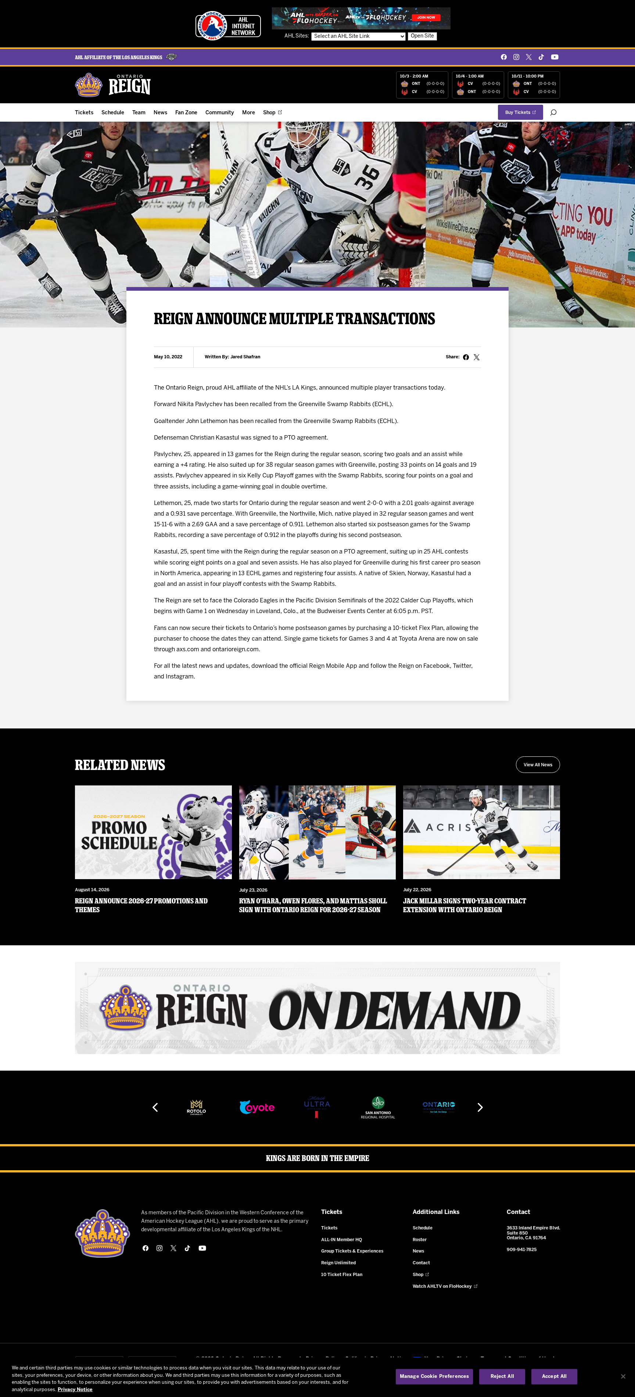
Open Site (422, 36)
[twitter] (528, 57)
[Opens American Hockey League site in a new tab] (228, 25)
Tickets (84, 113)
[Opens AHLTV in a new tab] (361, 18)
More (248, 113)
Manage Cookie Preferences (434, 1376)
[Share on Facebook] (466, 357)
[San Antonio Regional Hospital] (378, 1107)
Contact (421, 1263)
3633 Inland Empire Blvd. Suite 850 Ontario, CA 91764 (533, 1233)
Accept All (554, 1376)
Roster (420, 1240)
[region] (317, 1377)
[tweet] (476, 357)
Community (219, 113)
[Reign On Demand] (317, 1008)
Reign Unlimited (338, 1263)
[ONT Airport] (439, 1107)
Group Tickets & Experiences (352, 1251)
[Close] (623, 1376)
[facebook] (503, 57)
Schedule (112, 113)
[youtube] (554, 57)
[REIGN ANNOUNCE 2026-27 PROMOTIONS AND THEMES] (153, 832)
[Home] (113, 85)
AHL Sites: (297, 36)
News (160, 113)
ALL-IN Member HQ (341, 1240)
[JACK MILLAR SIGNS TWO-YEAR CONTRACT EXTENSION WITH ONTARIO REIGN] (481, 832)
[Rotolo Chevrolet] (196, 1107)
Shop (269, 113)
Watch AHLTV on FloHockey (442, 1287)
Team (139, 113)
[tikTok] (541, 57)
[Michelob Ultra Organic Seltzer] (317, 1107)
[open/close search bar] (553, 112)
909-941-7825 (522, 1250)
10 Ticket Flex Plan (341, 1275)
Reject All (502, 1376)
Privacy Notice (75, 1389)
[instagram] (516, 57)
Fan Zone (186, 113)
